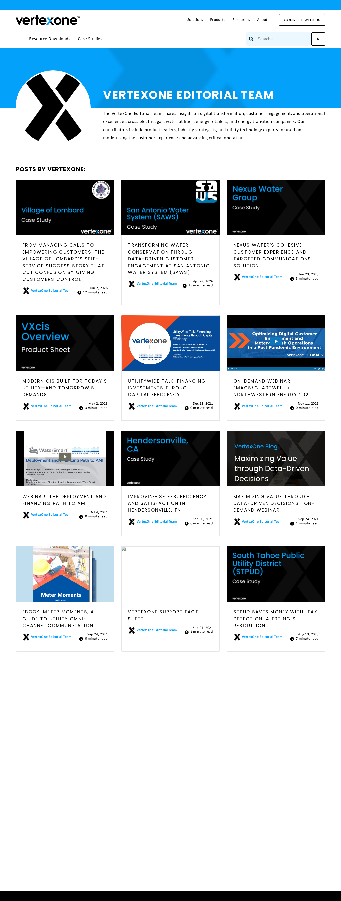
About (262, 20)
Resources (241, 20)
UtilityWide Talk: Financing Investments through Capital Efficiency (167, 388)
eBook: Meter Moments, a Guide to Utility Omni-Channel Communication (58, 619)
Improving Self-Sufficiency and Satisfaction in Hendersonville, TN (167, 503)
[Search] (318, 39)
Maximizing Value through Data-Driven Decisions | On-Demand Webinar (274, 503)
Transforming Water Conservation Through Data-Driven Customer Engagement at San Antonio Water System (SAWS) (169, 258)
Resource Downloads (49, 39)
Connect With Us (302, 19)
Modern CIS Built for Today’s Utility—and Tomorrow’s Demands (64, 388)
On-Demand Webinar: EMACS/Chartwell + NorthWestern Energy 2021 (272, 388)
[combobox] (278, 39)
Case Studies (90, 39)
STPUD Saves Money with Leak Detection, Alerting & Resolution (275, 619)
